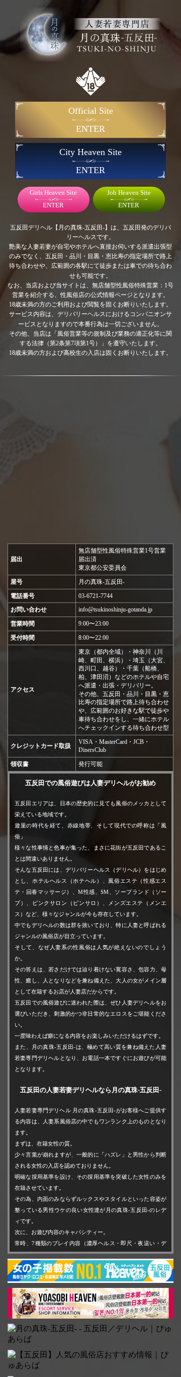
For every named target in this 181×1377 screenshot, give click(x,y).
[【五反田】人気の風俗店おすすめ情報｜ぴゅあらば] (90, 1360)
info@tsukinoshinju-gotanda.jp (115, 609)
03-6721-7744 (95, 595)
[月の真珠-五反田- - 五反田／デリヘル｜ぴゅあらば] (90, 1334)
